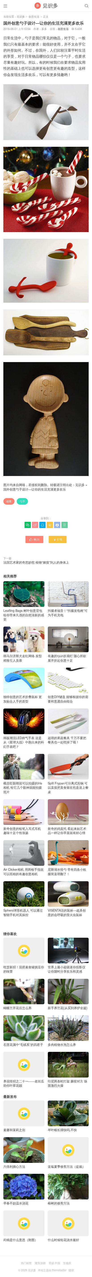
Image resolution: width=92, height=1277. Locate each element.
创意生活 (34, 16)
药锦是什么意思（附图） (20, 1239)
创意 (9, 501)
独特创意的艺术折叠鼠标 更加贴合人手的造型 (22, 698)
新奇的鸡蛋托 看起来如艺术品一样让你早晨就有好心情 (67, 830)
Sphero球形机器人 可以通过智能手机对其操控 (23, 912)
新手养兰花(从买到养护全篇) (68, 1008)
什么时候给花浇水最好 (63, 1239)
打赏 (57, 539)
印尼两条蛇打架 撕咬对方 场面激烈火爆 (67, 1083)
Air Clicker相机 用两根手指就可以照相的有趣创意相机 (23, 871)
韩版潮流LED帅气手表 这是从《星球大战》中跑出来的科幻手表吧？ (23, 742)
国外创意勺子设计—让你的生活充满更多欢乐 (34, 489)
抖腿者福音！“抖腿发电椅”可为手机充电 (68, 612)
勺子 (22, 501)
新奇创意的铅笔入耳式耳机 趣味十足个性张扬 (22, 830)
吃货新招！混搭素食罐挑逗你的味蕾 (23, 969)
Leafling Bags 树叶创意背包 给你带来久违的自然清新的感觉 (23, 614)
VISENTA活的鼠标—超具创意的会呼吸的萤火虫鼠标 (67, 912)
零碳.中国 (54, 1263)
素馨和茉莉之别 (14, 1130)
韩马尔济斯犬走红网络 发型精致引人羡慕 (22, 658)
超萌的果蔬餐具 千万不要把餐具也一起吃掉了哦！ (67, 740)
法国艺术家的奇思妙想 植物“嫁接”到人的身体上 (36, 562)
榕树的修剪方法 (59, 1203)
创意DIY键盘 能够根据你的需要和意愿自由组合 (68, 698)
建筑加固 (40, 1263)
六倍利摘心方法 (14, 1166)
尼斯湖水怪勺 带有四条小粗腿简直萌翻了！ (67, 871)
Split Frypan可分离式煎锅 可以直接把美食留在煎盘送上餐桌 (68, 787)
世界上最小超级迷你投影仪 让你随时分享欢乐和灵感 (66, 969)
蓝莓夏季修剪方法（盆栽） (66, 1166)
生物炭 (67, 1263)
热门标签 (26, 1263)
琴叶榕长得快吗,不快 (62, 1130)
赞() (34, 539)
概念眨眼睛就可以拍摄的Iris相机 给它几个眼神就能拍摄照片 (22, 787)
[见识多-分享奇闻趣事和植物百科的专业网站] (46, 5)
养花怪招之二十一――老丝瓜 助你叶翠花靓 (23, 1083)
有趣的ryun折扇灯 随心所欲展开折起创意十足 (67, 658)
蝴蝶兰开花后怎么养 (17, 1008)
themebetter (59, 1270)
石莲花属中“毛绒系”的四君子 (23, 1044)
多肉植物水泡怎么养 (62, 1044)
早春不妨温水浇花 (15, 1203)
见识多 (21, 16)
